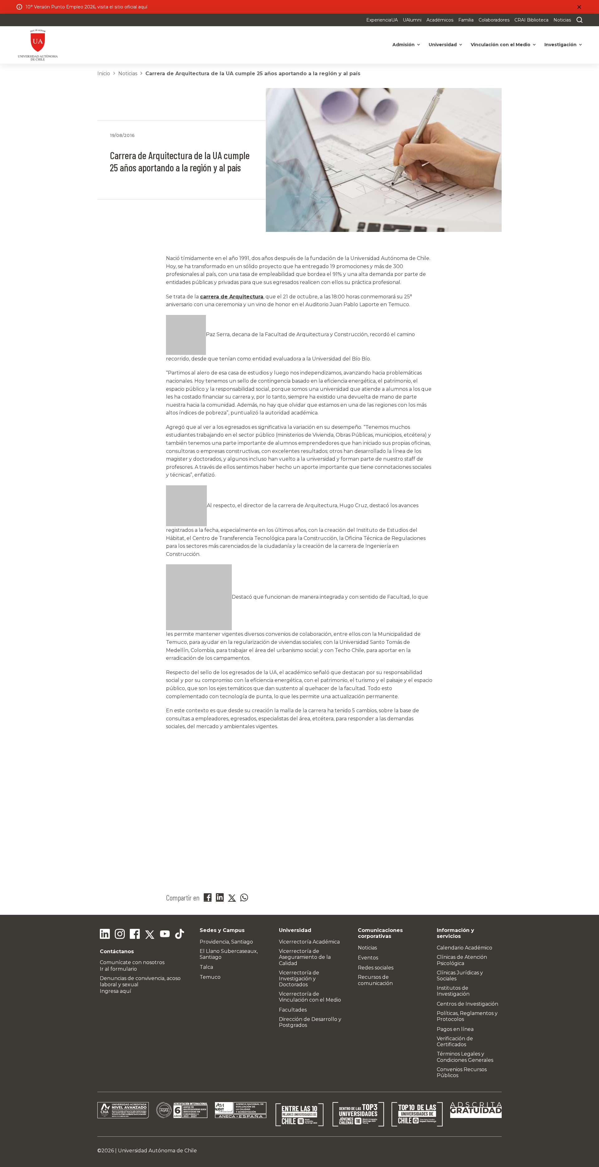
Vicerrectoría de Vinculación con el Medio (310, 997)
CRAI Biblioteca (531, 20)
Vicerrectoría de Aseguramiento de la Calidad (305, 957)
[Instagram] (120, 934)
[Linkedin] (105, 934)
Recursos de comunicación (375, 980)
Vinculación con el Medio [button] (500, 44)
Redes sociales (375, 968)
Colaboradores (494, 20)
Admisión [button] (403, 44)
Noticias (562, 20)
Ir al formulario (118, 969)
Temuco (210, 977)
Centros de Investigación (467, 1004)
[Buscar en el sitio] (578, 20)
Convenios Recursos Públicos (462, 1072)
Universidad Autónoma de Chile (157, 1151)
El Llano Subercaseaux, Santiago (229, 954)
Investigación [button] (560, 44)
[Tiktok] (180, 934)
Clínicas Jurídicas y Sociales (460, 976)
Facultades (293, 1010)
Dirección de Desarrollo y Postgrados (310, 1022)
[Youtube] (165, 934)
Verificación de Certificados (455, 1041)
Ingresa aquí (115, 991)
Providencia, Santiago (226, 942)
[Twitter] (150, 934)
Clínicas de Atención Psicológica (462, 960)
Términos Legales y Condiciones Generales (465, 1057)
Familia (466, 20)
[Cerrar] (579, 7)
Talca (206, 967)
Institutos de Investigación (453, 991)
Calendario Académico (464, 948)
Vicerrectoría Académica (309, 942)
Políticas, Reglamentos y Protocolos (467, 1016)
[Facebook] (135, 934)
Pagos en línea (455, 1029)
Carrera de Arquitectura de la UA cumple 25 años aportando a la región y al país (252, 73)
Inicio (103, 73)
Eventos (368, 958)
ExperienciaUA (382, 20)
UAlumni (412, 20)
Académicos (439, 20)
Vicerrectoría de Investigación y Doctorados (299, 979)
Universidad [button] (443, 44)
